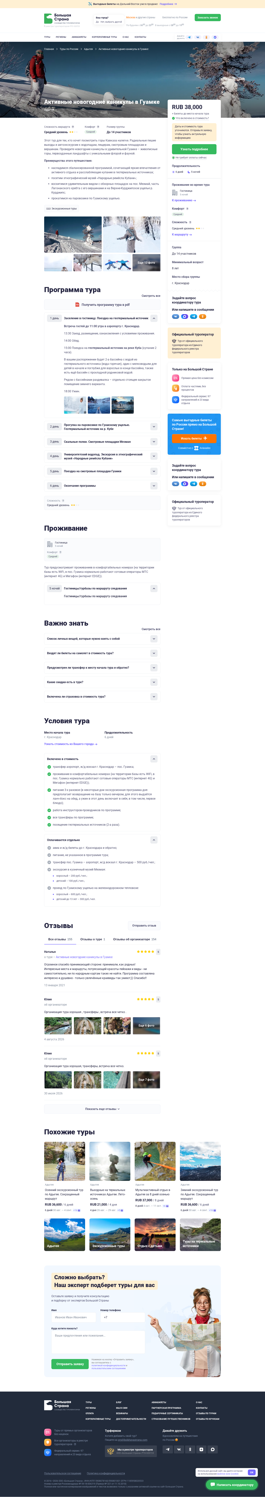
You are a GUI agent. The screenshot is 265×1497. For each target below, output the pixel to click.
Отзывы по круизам (207, 1419)
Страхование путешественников (171, 1419)
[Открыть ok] (190, 1450)
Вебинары (122, 1413)
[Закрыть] (154, 318)
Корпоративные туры (104, 37)
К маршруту (180, 234)
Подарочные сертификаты (167, 1413)
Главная (49, 49)
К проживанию (182, 200)
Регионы (61, 37)
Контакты (140, 37)
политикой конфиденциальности (109, 1365)
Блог (119, 1402)
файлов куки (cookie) (227, 1474)
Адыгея (88, 49)
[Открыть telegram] (168, 1450)
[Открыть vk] (179, 1450)
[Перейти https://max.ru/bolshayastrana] (184, 316)
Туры (47, 37)
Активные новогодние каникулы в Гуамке (84, 957)
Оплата (90, 1413)
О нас (126, 37)
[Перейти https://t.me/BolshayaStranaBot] (193, 316)
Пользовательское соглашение (62, 1473)
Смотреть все (151, 296)
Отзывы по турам (206, 1413)
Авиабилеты (79, 37)
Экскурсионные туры (64, 208)
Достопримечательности (131, 1419)
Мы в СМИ (121, 1408)
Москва (130, 17)
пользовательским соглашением (109, 1368)
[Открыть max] (212, 1450)
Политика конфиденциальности (106, 1473)
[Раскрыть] (154, 426)
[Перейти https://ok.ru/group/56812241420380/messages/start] (202, 316)
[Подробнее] (72, 126)
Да (97, 22)
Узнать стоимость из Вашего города (69, 744)
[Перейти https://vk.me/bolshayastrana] (175, 316)
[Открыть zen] (201, 1450)
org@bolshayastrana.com (132, 1440)
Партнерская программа (166, 1408)
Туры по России (69, 49)
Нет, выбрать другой (111, 22)
